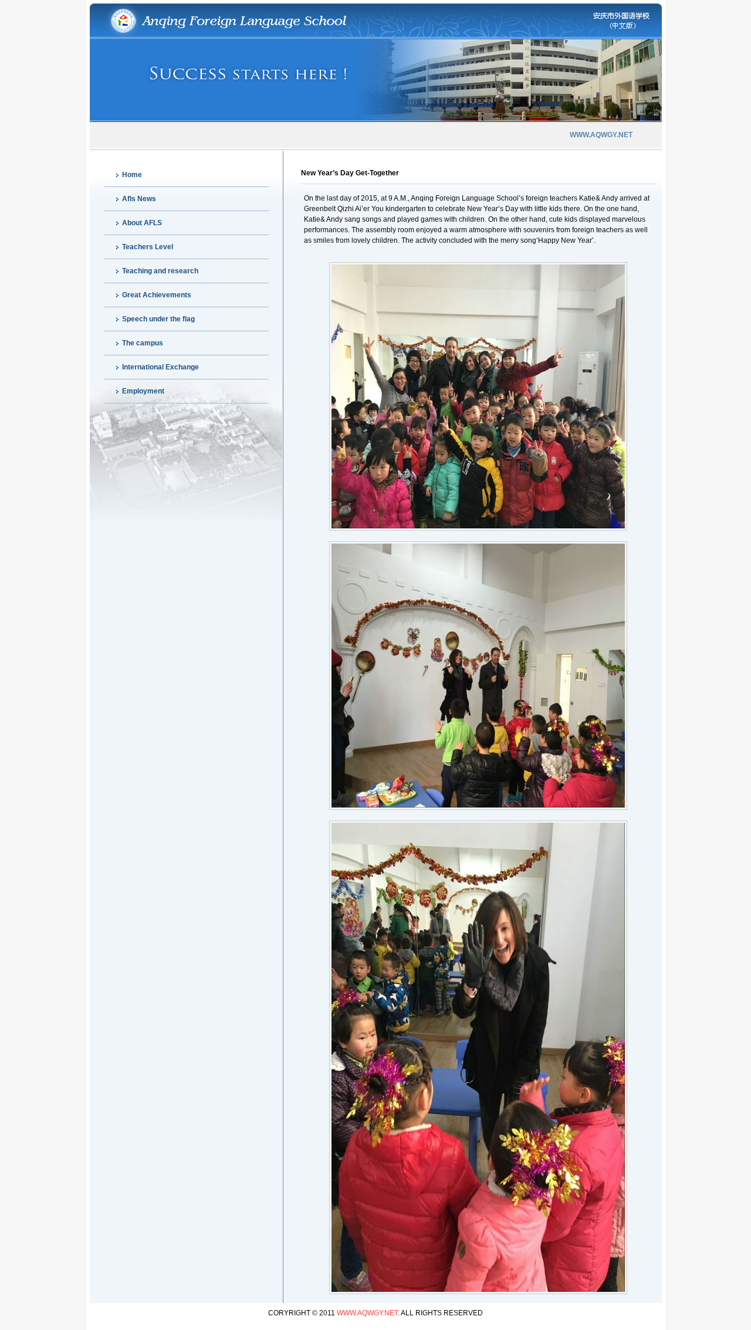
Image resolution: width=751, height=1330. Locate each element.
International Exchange (160, 367)
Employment (143, 391)
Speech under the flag (158, 319)
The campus (142, 343)
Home (132, 175)
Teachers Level (147, 247)
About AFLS (142, 223)
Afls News (139, 199)
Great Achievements (156, 295)
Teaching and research (160, 271)
